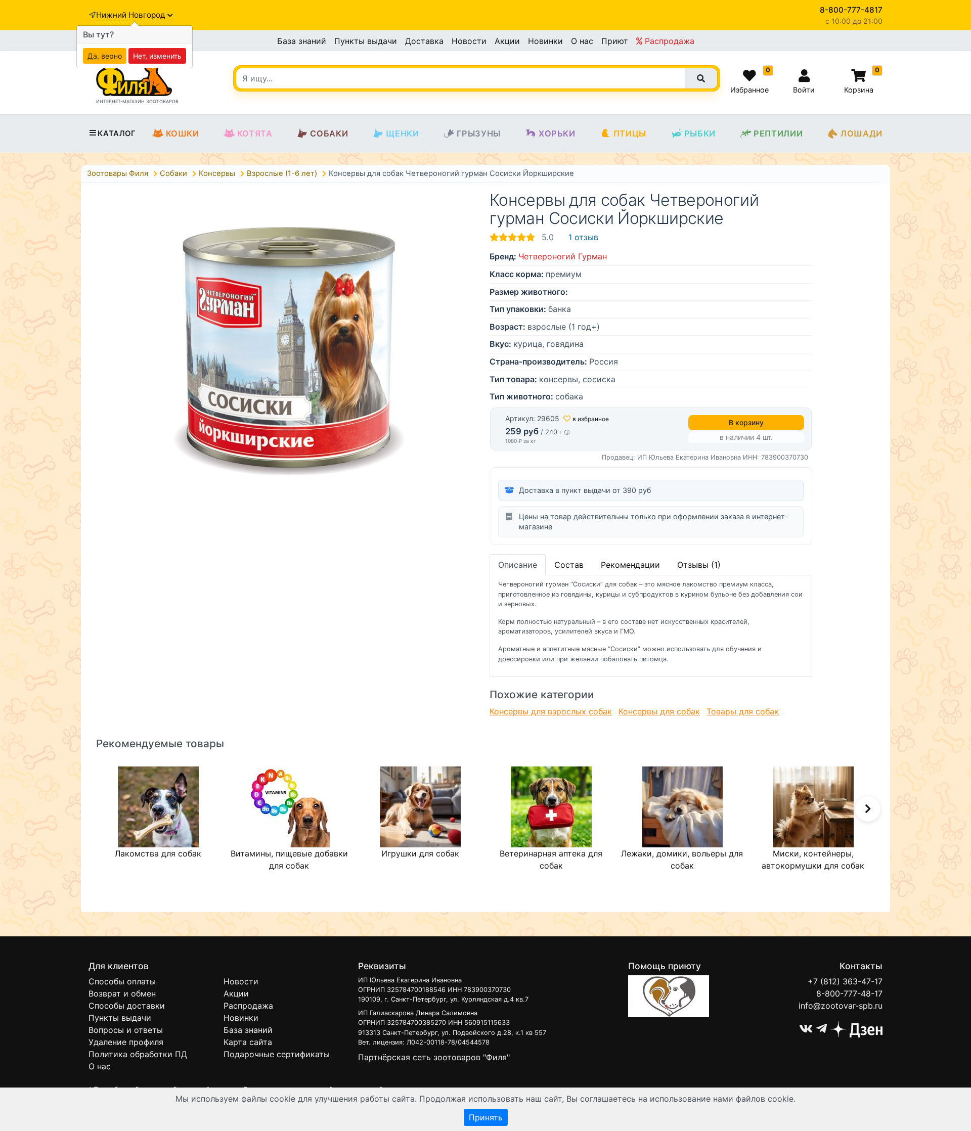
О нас (582, 41)
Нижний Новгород (131, 15)
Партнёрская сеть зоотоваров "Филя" (434, 1057)
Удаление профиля (126, 1042)
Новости (469, 41)
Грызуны (479, 133)
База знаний (301, 41)
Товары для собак (743, 711)
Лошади (861, 133)
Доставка (424, 41)
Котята (255, 133)
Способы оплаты (122, 981)
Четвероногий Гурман (562, 256)
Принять (486, 1117)
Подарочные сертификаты (277, 1054)
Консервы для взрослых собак (551, 711)
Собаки (329, 133)
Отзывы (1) (699, 565)
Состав (569, 565)
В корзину (746, 422)
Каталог (117, 133)
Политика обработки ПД (138, 1054)
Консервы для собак (659, 711)
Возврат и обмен (122, 993)
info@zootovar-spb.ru (840, 1006)
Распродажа (668, 41)
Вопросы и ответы (126, 1030)
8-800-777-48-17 (849, 993)
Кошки (182, 133)
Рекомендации (630, 565)
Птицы (629, 133)
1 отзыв (583, 237)
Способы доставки (127, 1006)
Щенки (402, 133)
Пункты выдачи (365, 41)
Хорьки (557, 133)
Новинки (545, 41)
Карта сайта (248, 1042)
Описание (517, 565)
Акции (507, 41)
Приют (614, 41)
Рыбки (700, 133)
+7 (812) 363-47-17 (845, 981)
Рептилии (778, 133)
